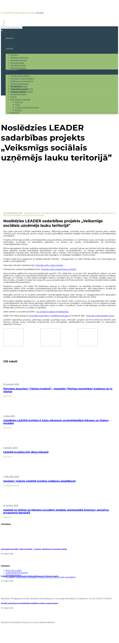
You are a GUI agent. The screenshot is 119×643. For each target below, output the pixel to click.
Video (17, 105)
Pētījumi (19, 102)
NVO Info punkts (13, 570)
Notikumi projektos (89, 213)
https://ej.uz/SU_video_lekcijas (49, 265)
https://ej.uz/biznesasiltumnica (100, 316)
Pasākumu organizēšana (21, 81)
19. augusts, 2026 (11, 384)
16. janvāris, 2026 (10, 505)
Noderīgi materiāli (71, 213)
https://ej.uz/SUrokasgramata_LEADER (58, 269)
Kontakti (10, 90)
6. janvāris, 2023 (10, 448)
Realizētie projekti (18, 60)
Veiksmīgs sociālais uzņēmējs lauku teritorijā (23, 215)
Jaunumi (58, 213)
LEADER (9, 48)
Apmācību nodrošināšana (22, 78)
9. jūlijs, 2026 (9, 416)
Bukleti (18, 110)
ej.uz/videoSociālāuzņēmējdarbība (52, 312)
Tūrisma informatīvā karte (27, 107)
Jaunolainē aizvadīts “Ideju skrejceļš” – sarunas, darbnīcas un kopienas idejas (34, 549)
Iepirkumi (14, 113)
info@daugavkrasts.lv (60, 316)
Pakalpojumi (12, 69)
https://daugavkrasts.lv (39, 316)
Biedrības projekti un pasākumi (38, 213)
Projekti (9, 59)
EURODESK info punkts (17, 573)
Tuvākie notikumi (107, 213)
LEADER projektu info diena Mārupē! (26, 452)
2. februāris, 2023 (11, 476)
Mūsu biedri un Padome (21, 89)
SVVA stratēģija (17, 63)
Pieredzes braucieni (19, 84)
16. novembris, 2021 (13, 213)
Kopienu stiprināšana (20, 76)
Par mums (10, 80)
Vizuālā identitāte (18, 94)
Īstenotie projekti (18, 68)
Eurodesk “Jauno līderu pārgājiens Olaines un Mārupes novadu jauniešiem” (41, 577)
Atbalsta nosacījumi (19, 58)
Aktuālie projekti (18, 65)
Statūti (13, 97)
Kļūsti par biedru (18, 91)
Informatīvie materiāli (20, 99)
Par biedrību (16, 86)
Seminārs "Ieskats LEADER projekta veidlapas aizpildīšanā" (39, 481)
